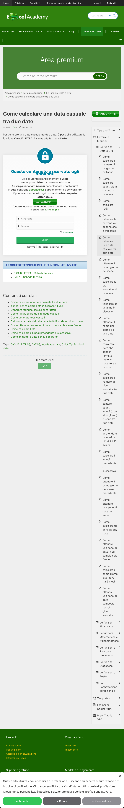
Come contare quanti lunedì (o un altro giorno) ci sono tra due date (110, 411)
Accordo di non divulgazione (21, 753)
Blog (71, 31)
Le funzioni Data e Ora (58, 93)
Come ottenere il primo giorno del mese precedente (110, 485)
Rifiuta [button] (63, 801)
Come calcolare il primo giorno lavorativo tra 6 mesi (110, 574)
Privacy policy (13, 745)
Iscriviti (31, 246)
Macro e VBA (54, 31)
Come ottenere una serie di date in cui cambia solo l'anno (110, 550)
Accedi (97, 3)
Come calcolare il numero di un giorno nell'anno (109, 164)
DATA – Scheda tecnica (28, 276)
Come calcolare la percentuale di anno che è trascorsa (110, 223)
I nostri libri (71, 745)
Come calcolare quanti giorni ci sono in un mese (110, 186)
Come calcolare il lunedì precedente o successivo (109, 461)
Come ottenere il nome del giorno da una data (109, 326)
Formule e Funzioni (29, 31)
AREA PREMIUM (92, 31)
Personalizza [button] (103, 801)
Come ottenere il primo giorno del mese (110, 265)
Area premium (12, 93)
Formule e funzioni (33, 93)
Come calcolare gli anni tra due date (110, 527)
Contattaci (34, 3)
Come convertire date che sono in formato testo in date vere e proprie (109, 354)
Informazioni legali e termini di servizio (64, 3)
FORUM (115, 31)
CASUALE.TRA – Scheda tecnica (33, 273)
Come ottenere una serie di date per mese (110, 507)
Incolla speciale (51, 344)
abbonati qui (36, 189)
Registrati (111, 3)
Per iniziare (8, 31)
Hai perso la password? (50, 246)
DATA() (36, 344)
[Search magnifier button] (114, 16)
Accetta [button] (23, 801)
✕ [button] (120, 776)
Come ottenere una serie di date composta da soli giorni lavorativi (110, 602)
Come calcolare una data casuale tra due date (33, 96)
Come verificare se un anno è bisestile (110, 305)
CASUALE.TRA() (20, 344)
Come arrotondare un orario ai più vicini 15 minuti (110, 437)
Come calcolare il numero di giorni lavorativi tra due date (110, 383)
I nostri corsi (71, 749)
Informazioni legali (16, 758)
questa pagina (52, 209)
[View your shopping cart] (120, 40)
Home (6, 3)
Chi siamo (19, 3)
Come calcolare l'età (108, 204)
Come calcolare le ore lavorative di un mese (110, 285)
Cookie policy (13, 749)
